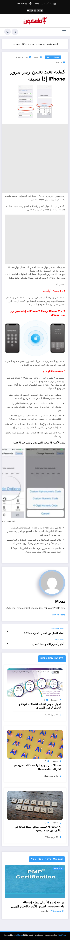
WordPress (62, 935)
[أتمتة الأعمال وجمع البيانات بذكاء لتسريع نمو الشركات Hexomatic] (35, 744)
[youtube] (28, 10)
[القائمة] (64, 31)
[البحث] (15, 31)
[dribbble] (35, 10)
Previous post (57, 628)
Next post (59, 639)
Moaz (36, 57)
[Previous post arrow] (7, 631)
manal (55, 761)
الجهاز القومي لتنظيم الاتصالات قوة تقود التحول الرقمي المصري (39, 705)
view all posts (58, 615)
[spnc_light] (7, 32)
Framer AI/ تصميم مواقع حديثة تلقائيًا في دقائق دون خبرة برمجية (38, 828)
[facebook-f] (41, 10)
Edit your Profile (52, 608)
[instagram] (31, 10)
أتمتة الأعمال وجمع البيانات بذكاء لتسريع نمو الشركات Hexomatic (37, 767)
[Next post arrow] (7, 644)
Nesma (54, 700)
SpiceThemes (18, 935)
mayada (53, 911)
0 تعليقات (58, 63)
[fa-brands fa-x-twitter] (38, 10)
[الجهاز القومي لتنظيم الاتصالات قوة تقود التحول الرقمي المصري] (35, 682)
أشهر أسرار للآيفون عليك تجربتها (46, 644)
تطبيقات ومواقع (53, 57)
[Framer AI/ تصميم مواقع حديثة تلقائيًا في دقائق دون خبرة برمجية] (35, 805)
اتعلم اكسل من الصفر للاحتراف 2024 (43, 633)
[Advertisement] (35, 158)
